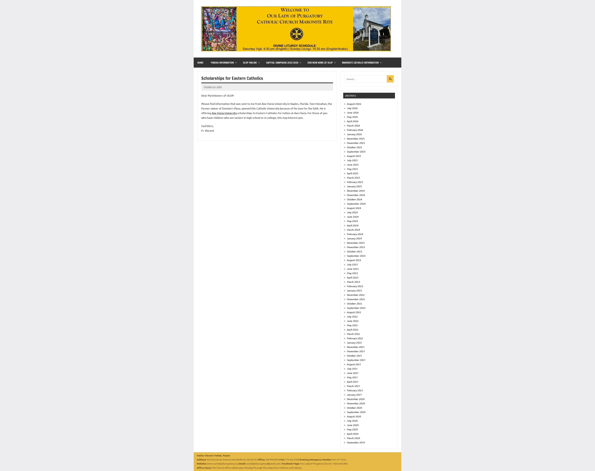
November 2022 (356, 299)
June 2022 (353, 320)
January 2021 (354, 394)
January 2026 (354, 134)
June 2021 (353, 372)
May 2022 (352, 325)
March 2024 (353, 229)
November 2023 (356, 247)
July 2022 (352, 316)
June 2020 (353, 425)
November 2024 (356, 194)
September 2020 (356, 411)
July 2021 (352, 368)
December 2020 (356, 398)
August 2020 (354, 416)
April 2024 (352, 225)
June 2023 (353, 268)
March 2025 (353, 177)
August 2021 (354, 364)
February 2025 (355, 181)
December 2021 (356, 346)
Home (200, 62)
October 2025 (354, 147)
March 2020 (353, 438)
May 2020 (352, 429)
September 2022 (356, 307)
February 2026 (355, 129)
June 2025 (353, 164)
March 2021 (353, 385)
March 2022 (353, 333)
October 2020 (354, 407)
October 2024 (354, 199)
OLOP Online (250, 62)
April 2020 (352, 433)
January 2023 (354, 290)
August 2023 (354, 260)
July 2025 (352, 160)
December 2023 (356, 242)
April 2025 (352, 173)
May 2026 (352, 116)
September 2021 (356, 359)
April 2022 (352, 329)
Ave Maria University (224, 113)
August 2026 (354, 103)
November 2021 (356, 351)
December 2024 (356, 190)
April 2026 (352, 121)
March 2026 (353, 125)
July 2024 (352, 212)
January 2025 (354, 186)
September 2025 (356, 151)
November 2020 (356, 403)
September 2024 (356, 203)
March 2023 (353, 281)
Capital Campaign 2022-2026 (282, 62)
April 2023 (352, 277)
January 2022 (354, 342)
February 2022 (355, 338)
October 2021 (354, 355)
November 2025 (356, 142)
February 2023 (355, 286)
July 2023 (352, 264)
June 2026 (353, 112)
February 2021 (355, 390)
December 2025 (356, 138)
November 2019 (356, 442)
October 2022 (354, 303)
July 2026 (352, 108)
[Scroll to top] (589, 465)
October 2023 (354, 251)
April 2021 (352, 381)
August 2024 (354, 207)
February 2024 (355, 234)
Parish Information (222, 62)
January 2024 (354, 238)
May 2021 (352, 377)
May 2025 (352, 168)
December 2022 (356, 294)
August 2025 (354, 155)
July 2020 (352, 420)
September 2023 (356, 255)
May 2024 (352, 220)
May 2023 (352, 273)
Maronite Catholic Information (360, 62)
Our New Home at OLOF (320, 62)
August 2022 (354, 312)
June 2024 (353, 216)
